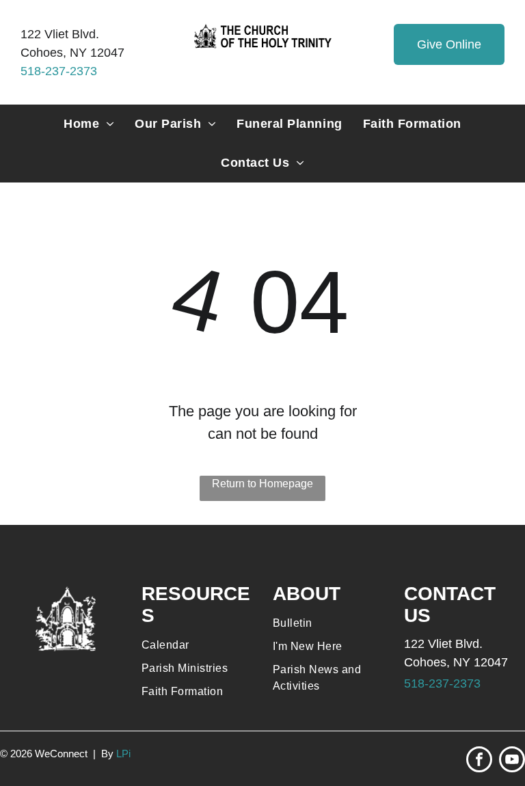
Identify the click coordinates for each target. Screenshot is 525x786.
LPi (123, 753)
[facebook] (479, 761)
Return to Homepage (262, 483)
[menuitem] (88, 124)
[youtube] (512, 761)
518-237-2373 (59, 71)
